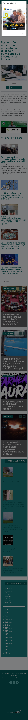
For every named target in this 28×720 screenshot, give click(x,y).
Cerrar (23, 33)
